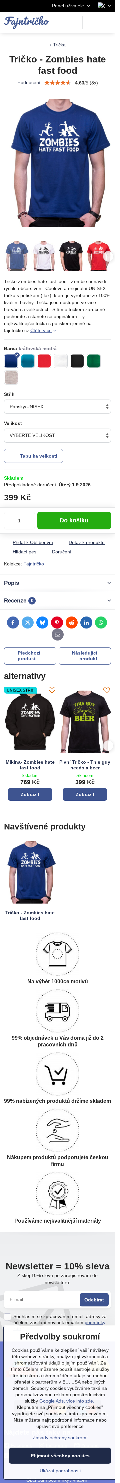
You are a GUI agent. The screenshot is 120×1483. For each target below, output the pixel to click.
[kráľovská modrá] (11, 361)
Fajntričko (33, 563)
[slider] (57, 82)
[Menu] (107, 22)
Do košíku (74, 520)
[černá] (77, 361)
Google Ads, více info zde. (66, 1401)
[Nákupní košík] (91, 22)
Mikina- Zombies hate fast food (30, 765)
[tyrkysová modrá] (28, 361)
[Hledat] (74, 22)
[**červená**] (44, 361)
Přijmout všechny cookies (60, 1455)
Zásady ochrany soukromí (60, 1437)
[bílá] (61, 361)
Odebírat (94, 1299)
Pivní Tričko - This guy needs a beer (84, 765)
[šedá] (11, 377)
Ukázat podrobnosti (60, 1470)
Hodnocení (28, 82)
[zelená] (94, 361)
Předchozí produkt (29, 656)
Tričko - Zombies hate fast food (30, 915)
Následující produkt (84, 656)
